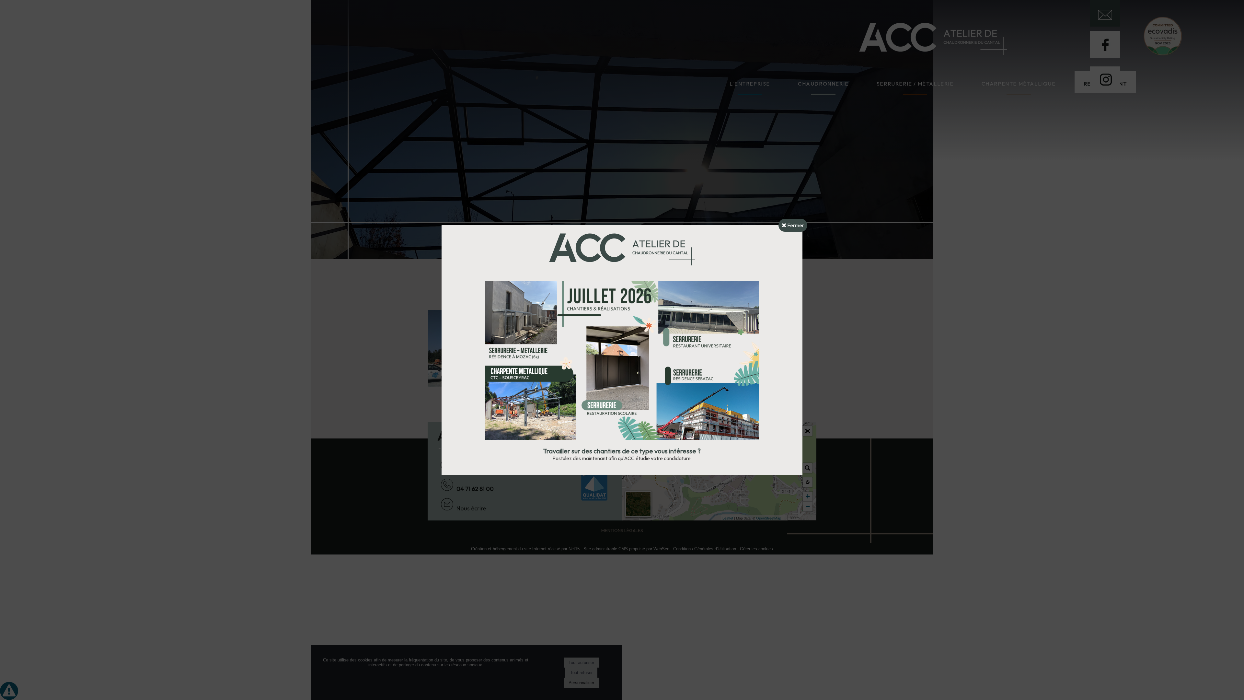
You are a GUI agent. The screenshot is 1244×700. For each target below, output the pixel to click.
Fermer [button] (795, 225)
